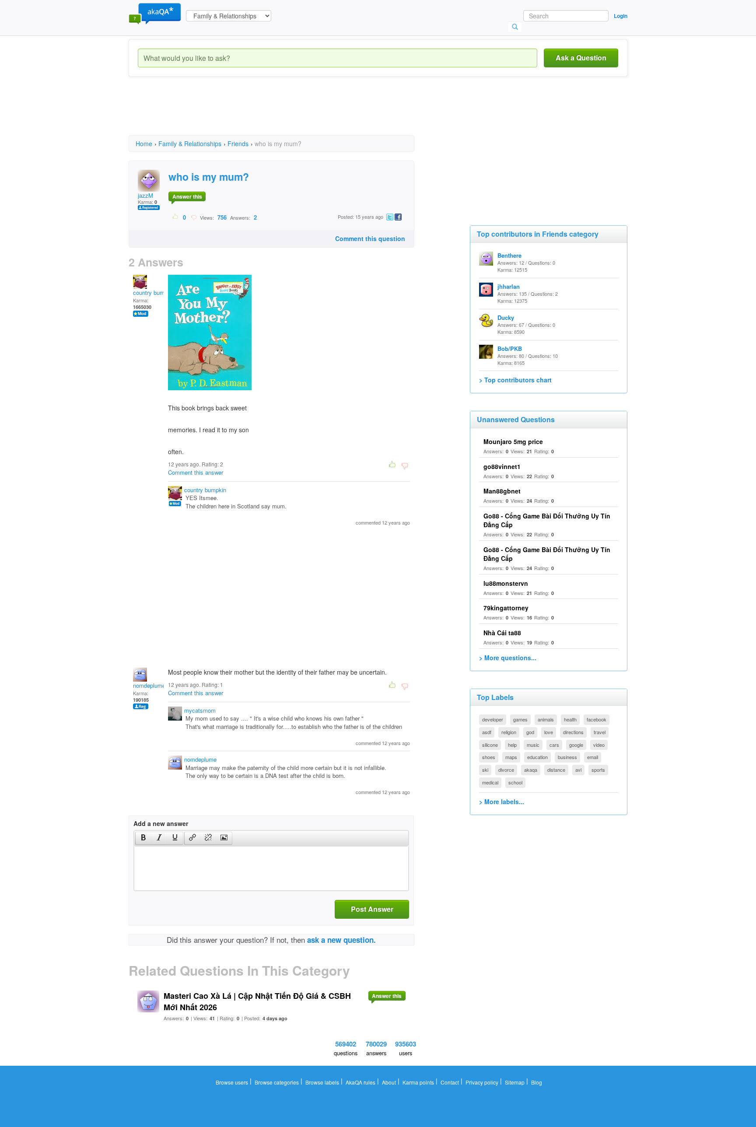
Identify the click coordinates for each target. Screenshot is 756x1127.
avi (578, 769)
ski (485, 769)
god (530, 731)
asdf (486, 731)
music (533, 744)
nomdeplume (149, 685)
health (570, 719)
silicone (490, 744)
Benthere (509, 255)
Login (620, 16)
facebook (596, 719)
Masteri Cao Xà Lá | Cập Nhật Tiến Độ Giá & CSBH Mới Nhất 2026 (257, 1001)
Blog (536, 1082)
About (389, 1082)
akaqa (530, 769)
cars (554, 744)
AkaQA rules (360, 1082)
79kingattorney (505, 607)
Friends (238, 143)
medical (490, 782)
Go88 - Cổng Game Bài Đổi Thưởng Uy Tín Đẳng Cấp (546, 554)
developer (492, 719)
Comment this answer (195, 472)
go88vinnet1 (502, 466)
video (599, 744)
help (512, 744)
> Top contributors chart (515, 379)
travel (600, 731)
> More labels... (501, 801)
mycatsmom (200, 710)
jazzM (145, 195)
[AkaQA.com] (155, 13)
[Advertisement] (288, 113)
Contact (450, 1082)
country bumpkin (154, 292)
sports (598, 769)
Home (144, 143)
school (515, 782)
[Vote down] (193, 217)
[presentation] (143, 838)
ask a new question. (341, 939)
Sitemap (515, 1082)
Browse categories (277, 1082)
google (576, 744)
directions (573, 731)
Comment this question (370, 238)
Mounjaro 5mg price (513, 441)
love (548, 731)
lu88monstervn (505, 583)
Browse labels (322, 1082)
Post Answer (372, 909)
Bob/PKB (509, 348)
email (592, 756)
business (567, 756)
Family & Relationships (189, 143)
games (520, 719)
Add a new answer (160, 823)
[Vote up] (175, 217)
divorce (506, 769)
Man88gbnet (502, 490)
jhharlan (508, 286)
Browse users (232, 1082)
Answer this (187, 196)
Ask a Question (581, 57)
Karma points (418, 1082)
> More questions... (507, 657)
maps (511, 756)
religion (508, 731)
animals (546, 719)
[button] (143, 838)
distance (556, 769)
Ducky (505, 317)
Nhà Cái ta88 (502, 632)
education (537, 756)
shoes (488, 756)
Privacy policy (482, 1082)
